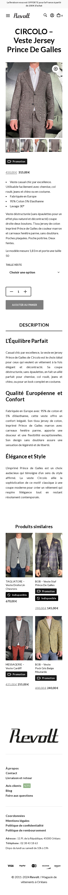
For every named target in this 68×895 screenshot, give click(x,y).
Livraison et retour (19, 778)
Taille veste (14, 264)
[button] (56, 69)
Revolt (34, 877)
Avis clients (13, 785)
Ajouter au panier (24, 304)
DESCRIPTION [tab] (34, 325)
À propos (12, 768)
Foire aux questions (19, 795)
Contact (11, 773)
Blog (9, 790)
